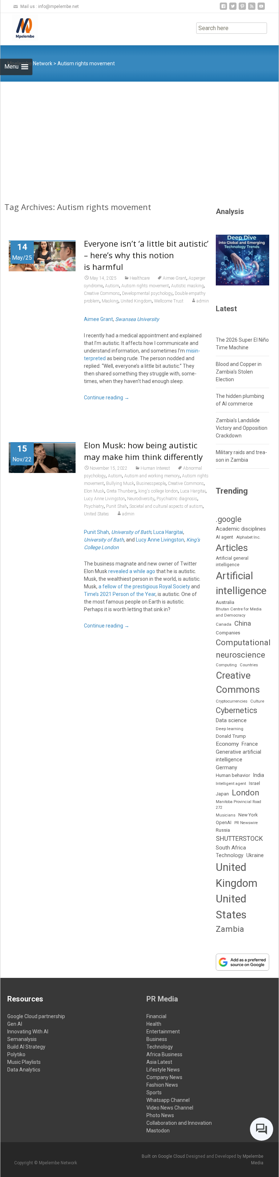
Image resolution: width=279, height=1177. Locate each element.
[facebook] (223, 8)
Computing (226, 665)
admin (203, 301)
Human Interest (155, 468)
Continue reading (106, 397)
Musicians (225, 815)
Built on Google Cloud (164, 1156)
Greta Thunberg (121, 491)
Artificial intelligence (241, 583)
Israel (254, 783)
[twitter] (232, 8)
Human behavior (233, 775)
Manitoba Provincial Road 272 (238, 804)
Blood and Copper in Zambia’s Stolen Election (239, 371)
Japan (222, 794)
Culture (257, 701)
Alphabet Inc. (248, 537)
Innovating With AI (27, 1031)
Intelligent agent (231, 783)
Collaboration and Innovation (179, 1123)
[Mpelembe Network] (19, 27)
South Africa (231, 847)
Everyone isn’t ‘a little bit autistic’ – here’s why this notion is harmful (146, 255)
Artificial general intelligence (232, 561)
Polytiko (16, 1054)
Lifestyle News (163, 1070)
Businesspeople (151, 483)
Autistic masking (187, 285)
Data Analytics (23, 1070)
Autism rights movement (145, 285)
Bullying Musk (120, 483)
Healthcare (140, 278)
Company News (164, 1077)
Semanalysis (22, 1039)
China (242, 623)
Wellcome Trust (168, 301)
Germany (226, 767)
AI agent (224, 537)
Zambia (230, 929)
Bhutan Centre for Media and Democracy (239, 612)
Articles (232, 547)
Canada (223, 624)
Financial (156, 1016)
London (245, 792)
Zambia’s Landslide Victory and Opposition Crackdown (241, 428)
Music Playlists (24, 1062)
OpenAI (223, 822)
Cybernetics (236, 710)
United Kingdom (136, 301)
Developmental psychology (147, 293)
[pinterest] (242, 8)
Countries (249, 665)
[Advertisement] (139, 136)
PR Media (162, 999)
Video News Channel (169, 1108)
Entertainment (163, 1031)
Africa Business (164, 1054)
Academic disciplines (241, 529)
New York (248, 815)
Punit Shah (116, 506)
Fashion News (162, 1085)
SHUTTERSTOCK (239, 838)
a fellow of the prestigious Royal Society (144, 586)
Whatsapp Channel (168, 1100)
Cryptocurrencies (231, 701)
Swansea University (137, 319)
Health (153, 1024)
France (250, 744)
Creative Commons (102, 293)
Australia (225, 602)
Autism (112, 285)
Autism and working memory (152, 475)
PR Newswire (246, 822)
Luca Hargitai (193, 491)
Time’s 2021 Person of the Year (119, 594)
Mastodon (158, 1130)
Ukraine (255, 855)
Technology (229, 855)
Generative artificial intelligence (238, 755)
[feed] (251, 8)
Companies (228, 632)
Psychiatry (94, 506)
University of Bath (131, 532)
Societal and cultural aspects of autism (166, 506)
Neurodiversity (140, 498)
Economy (227, 744)
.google (229, 519)
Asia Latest (159, 1062)
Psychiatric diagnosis (177, 498)
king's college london (158, 491)
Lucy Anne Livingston (104, 498)
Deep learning (229, 728)
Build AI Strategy (26, 1047)
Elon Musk (94, 491)
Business (156, 1039)
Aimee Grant (174, 278)
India (258, 775)
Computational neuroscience (243, 648)
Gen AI (14, 1024)
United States (96, 514)
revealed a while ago (131, 571)
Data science (231, 720)
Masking (110, 301)
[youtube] (261, 8)
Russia (223, 830)
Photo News (160, 1115)
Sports (154, 1092)
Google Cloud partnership (36, 1016)
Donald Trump (231, 736)
